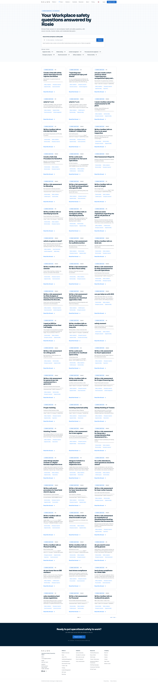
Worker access (107, 663)
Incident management (83, 86)
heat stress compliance (78, 570)
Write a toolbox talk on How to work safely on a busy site (78, 325)
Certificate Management (67, 659)
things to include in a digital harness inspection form (77, 462)
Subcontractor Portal (66, 663)
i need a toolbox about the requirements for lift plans (104, 104)
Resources (81, 1)
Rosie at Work (93, 654)
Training (63, 667)
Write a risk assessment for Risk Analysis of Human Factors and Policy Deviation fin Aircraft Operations (53, 298)
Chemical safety (47, 139)
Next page (113, 617)
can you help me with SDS (104, 294)
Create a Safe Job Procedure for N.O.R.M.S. (53, 158)
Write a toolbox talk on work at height (103, 185)
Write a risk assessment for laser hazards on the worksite (78, 490)
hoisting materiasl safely (78, 408)
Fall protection (55, 441)
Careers (106, 657)
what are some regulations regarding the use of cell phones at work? (104, 214)
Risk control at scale (80, 657)
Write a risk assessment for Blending (53, 185)
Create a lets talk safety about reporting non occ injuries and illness (53, 74)
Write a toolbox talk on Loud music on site (77, 379)
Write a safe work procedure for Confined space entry (78, 353)
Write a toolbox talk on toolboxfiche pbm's (103, 597)
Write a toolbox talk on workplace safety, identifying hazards (77, 213)
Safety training (56, 251)
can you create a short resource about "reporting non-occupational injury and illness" (104, 76)
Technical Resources (94, 652)
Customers (74, 1)
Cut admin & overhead (80, 654)
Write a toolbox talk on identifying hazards (52, 213)
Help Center (106, 661)
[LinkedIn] (42, 671)
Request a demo (111, 1)
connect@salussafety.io (46, 658)
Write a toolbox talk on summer (52, 268)
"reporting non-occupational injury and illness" (78, 74)
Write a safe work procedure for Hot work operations (78, 159)
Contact (105, 659)
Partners (106, 654)
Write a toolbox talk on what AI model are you (77, 516)
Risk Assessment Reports (104, 157)
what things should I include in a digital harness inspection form (53, 462)
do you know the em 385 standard (53, 571)
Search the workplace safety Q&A (53, 36)
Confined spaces (81, 110)
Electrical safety (72, 112)
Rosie (63, 654)
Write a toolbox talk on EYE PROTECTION (52, 130)
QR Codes (64, 672)
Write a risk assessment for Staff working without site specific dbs (78, 186)
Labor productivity (79, 652)
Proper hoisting (50, 408)
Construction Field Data (95, 667)
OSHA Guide (92, 657)
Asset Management (66, 661)
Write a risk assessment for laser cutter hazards (104, 489)
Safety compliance (47, 84)
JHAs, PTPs (64, 657)
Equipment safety (47, 86)
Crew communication (80, 661)
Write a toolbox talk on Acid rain (103, 242)
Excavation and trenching (82, 337)
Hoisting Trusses (50, 431)
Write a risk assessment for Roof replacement (104, 352)
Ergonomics (105, 88)
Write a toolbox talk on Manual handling (52, 546)
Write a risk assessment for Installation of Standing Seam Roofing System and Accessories (104, 518)
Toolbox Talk (64, 665)
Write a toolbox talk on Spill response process (77, 546)
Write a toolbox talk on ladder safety (52, 516)
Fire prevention (55, 502)
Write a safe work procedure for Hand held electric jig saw (53, 490)
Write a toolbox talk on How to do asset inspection (103, 131)
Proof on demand (79, 659)
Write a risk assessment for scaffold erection (78, 242)
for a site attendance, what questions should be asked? (104, 462)
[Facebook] (46, 671)
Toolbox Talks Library (94, 659)
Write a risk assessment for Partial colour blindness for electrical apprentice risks (78, 297)
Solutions (67, 1)
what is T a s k (49, 102)
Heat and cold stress (73, 86)
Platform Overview (65, 652)
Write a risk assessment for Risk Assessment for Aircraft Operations (104, 268)
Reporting (64, 674)
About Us (106, 652)
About (87, 1)
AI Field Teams (93, 669)
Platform (54, 1)
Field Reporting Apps (94, 664)
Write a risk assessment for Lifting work (53, 352)
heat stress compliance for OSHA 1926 (103, 571)
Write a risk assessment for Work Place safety (78, 268)
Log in (104, 1)
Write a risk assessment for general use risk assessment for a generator (53, 381)
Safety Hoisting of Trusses (104, 408)
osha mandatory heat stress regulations (52, 597)
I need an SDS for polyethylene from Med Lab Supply (52, 325)
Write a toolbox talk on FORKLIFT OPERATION (77, 130)
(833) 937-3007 (44, 662)
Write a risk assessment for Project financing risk (104, 379)
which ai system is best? (53, 241)
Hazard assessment (56, 86)
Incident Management (66, 670)
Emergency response (57, 84)
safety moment (100, 323)
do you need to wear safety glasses (102, 546)
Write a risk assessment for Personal (78, 597)
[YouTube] (44, 671)
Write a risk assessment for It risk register (78, 432)
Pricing (93, 1)
